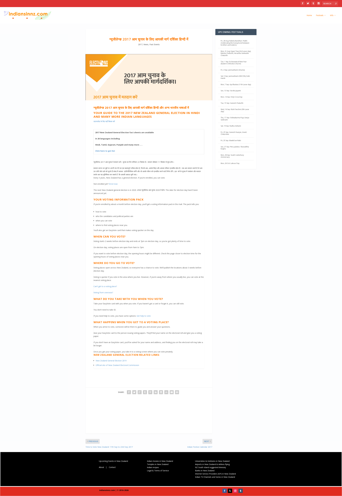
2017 (140, 44)
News (145, 44)
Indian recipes (153, 467)
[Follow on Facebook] (224, 491)
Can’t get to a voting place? (105, 286)
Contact (112, 467)
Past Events (154, 44)
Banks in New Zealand (204, 470)
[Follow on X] (230, 491)
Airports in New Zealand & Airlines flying (212, 464)
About (101, 467)
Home (309, 15)
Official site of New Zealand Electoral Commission (117, 365)
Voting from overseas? (103, 292)
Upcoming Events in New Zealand (113, 461)
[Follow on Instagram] (235, 491)
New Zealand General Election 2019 (111, 360)
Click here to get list (105, 151)
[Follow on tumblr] (240, 491)
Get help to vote (144, 316)
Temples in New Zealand (157, 464)
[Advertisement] (149, 415)
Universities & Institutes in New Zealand (212, 461)
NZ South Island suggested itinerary (210, 467)
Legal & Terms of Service (158, 470)
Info (331, 15)
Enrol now (113, 184)
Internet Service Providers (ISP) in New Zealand (215, 473)
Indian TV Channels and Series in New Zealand (215, 477)
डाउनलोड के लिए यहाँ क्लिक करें (104, 121)
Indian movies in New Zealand (160, 461)
